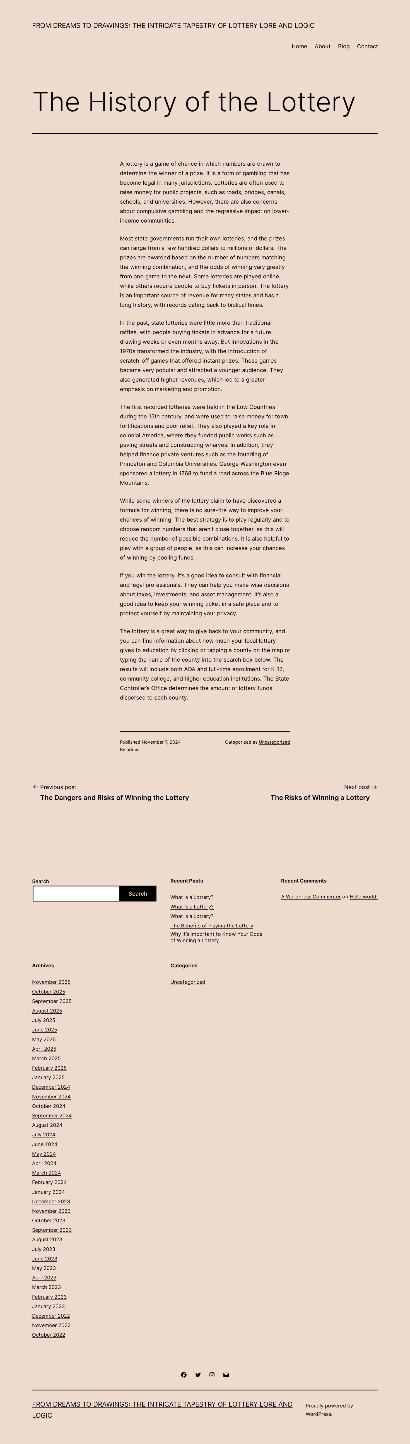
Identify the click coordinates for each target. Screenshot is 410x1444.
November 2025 (51, 982)
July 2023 (43, 1249)
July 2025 (43, 1020)
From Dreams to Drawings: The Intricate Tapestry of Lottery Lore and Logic (173, 25)
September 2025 (52, 1001)
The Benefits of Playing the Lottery (211, 926)
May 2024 (44, 1154)
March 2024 (46, 1173)
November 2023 (51, 1211)
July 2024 (44, 1134)
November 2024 (51, 1097)
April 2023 (44, 1278)
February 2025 (49, 1068)
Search (40, 881)
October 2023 (48, 1220)
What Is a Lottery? (192, 907)
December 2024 (51, 1087)
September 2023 (52, 1230)
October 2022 (48, 1335)
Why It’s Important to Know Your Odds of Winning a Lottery (216, 937)
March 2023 (46, 1287)
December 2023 (51, 1201)
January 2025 (48, 1077)
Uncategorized (274, 742)
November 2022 (51, 1325)
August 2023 (47, 1239)
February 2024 (49, 1182)
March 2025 (46, 1058)
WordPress (318, 1414)
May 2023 (44, 1268)
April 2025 (44, 1049)
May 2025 (44, 1039)
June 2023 (44, 1259)
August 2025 (47, 1011)
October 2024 (49, 1106)
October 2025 (48, 992)
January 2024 (48, 1192)
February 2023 (49, 1297)
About (323, 46)
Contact (367, 46)
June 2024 (44, 1144)
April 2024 (44, 1163)
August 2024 (47, 1125)
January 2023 (48, 1306)
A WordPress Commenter (311, 897)
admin (133, 749)
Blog (344, 46)
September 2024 (52, 1115)
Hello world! (364, 897)
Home (299, 46)
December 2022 (51, 1316)
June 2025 (44, 1030)
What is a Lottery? (191, 897)
